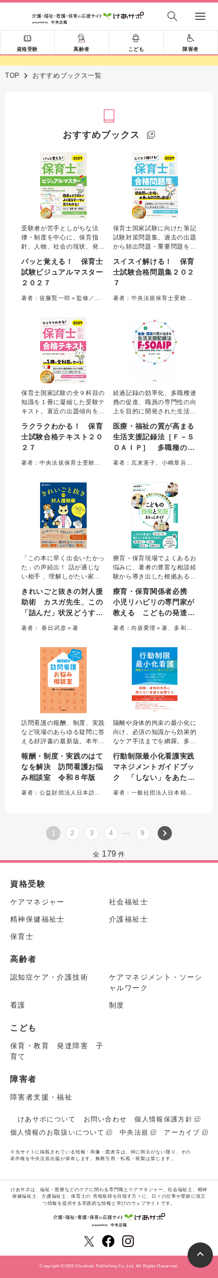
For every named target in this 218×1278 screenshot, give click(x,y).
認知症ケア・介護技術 (49, 977)
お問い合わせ (105, 1119)
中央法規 (134, 1132)
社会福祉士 (128, 902)
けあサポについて (47, 1119)
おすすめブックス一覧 (67, 75)
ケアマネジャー (37, 902)
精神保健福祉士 (37, 919)
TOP (12, 75)
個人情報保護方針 (163, 1119)
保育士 (21, 936)
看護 (18, 1005)
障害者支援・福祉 (41, 1097)
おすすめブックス (101, 135)
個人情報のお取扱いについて (57, 1132)
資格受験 (27, 49)
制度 (117, 1005)
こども (136, 49)
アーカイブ (182, 1132)
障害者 (191, 49)
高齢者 (82, 49)
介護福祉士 (128, 919)
